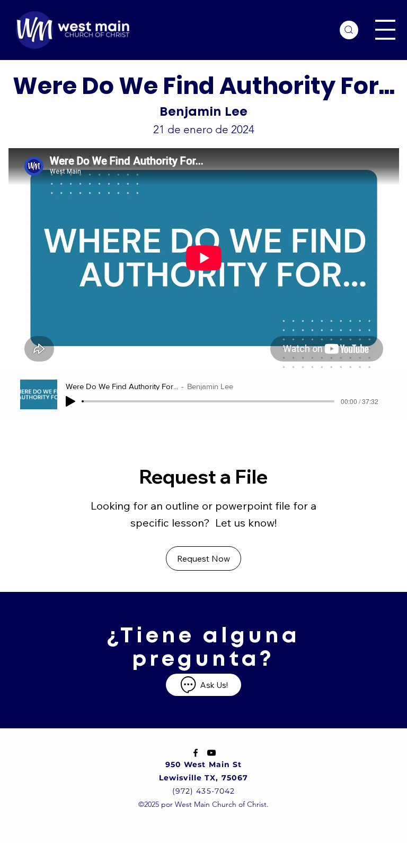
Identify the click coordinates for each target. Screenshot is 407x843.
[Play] (70, 401)
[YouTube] (211, 752)
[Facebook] (195, 752)
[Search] (349, 30)
